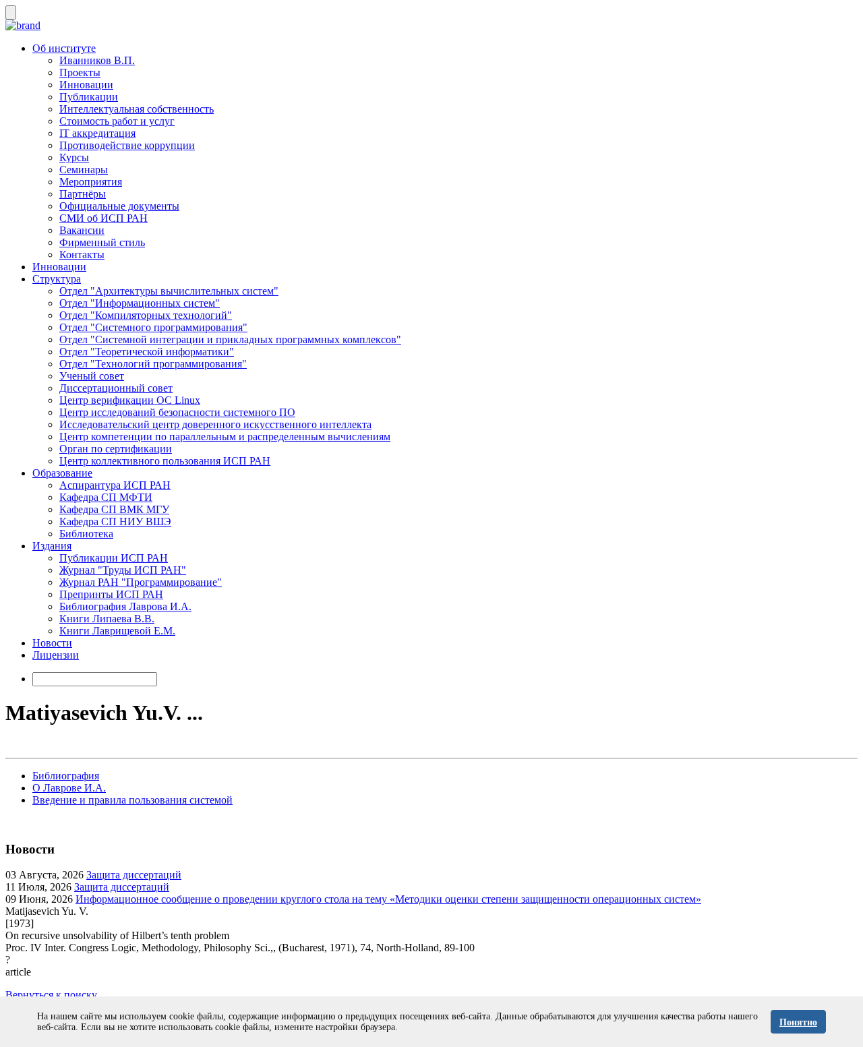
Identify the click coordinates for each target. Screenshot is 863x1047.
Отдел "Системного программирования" (153, 327)
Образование (62, 473)
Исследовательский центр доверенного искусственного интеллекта (215, 424)
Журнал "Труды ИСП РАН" (122, 570)
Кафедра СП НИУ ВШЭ (115, 521)
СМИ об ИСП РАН (103, 218)
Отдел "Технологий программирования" (153, 363)
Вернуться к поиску (51, 994)
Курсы (74, 157)
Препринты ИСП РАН (111, 594)
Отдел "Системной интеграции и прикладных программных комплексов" (230, 339)
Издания (51, 545)
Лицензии (55, 655)
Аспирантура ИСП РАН (115, 485)
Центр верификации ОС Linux (129, 400)
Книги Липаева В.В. (106, 618)
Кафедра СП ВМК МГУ (114, 509)
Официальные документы (119, 206)
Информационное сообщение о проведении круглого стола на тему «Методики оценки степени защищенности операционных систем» (388, 899)
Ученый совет (91, 376)
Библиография (65, 775)
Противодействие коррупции (127, 145)
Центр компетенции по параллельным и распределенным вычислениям (224, 436)
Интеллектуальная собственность (136, 109)
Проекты (79, 72)
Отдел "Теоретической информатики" (146, 351)
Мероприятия (90, 181)
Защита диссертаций (133, 874)
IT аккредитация (97, 133)
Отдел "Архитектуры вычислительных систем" (168, 291)
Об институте (64, 48)
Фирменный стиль (102, 242)
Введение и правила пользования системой (132, 800)
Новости (52, 643)
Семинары (83, 169)
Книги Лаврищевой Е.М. (117, 630)
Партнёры (82, 194)
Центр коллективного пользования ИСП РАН (164, 461)
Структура (56, 279)
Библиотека (86, 533)
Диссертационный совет (116, 388)
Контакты (82, 254)
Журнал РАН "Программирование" (140, 582)
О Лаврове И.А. (69, 788)
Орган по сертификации (115, 448)
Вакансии (82, 230)
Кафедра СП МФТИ (105, 497)
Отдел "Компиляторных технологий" (145, 315)
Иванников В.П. (97, 60)
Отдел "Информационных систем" (139, 303)
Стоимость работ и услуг (117, 121)
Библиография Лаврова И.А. (125, 606)
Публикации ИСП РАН (113, 558)
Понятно (798, 1022)
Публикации (88, 96)
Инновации (86, 84)
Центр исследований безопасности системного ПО (177, 412)
